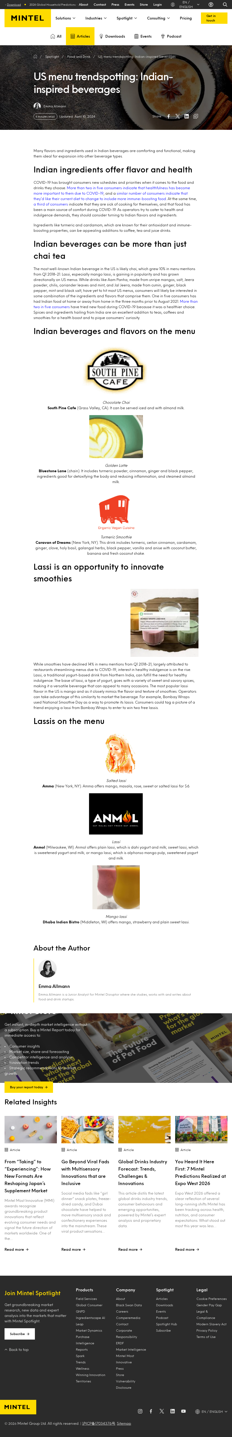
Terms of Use (206, 1336)
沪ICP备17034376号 (98, 1423)
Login (157, 4)
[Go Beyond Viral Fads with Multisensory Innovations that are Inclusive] (87, 1129)
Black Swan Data (129, 1305)
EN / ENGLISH (186, 4)
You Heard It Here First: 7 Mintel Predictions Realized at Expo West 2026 (200, 1172)
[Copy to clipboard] (195, 116)
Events (129, 4)
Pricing (186, 18)
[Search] (225, 4)
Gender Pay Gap (209, 1305)
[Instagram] (140, 1411)
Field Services (86, 1298)
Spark (80, 1356)
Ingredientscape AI (90, 1317)
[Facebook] (151, 1411)
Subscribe (17, 1334)
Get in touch (211, 18)
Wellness (82, 1368)
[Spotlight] (135, 18)
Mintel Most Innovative (125, 1359)
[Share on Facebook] (168, 116)
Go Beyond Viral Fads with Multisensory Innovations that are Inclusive (85, 1172)
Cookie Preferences (211, 1298)
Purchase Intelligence (85, 1339)
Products (84, 1289)
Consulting (156, 18)
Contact (100, 4)
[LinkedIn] (172, 1411)
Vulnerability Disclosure (125, 1384)
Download (54, 4)
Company (125, 1289)
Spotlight (125, 18)
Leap (79, 1324)
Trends (81, 1362)
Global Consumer (89, 1305)
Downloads (115, 36)
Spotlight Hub (166, 1324)
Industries (93, 18)
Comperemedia (128, 1317)
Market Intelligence (131, 1349)
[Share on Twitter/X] (177, 116)
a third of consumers (51, 204)
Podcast (174, 36)
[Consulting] (168, 18)
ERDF (120, 1343)
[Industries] (105, 18)
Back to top (19, 1349)
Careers (122, 1311)
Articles (83, 36)
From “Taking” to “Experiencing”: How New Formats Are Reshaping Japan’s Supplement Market (28, 1176)
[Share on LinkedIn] (186, 116)
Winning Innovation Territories (90, 1378)
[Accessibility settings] (211, 4)
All (59, 36)
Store (144, 4)
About (83, 4)
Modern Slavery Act (211, 1324)
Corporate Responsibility (126, 1333)
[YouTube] (183, 1411)
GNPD (80, 1311)
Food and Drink (78, 56)
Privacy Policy (206, 1330)
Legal (202, 1289)
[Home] (35, 56)
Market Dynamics (89, 1330)
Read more (14, 1249)
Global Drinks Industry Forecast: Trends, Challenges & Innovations (142, 1172)
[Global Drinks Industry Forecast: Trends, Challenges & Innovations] (144, 1129)
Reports (82, 1349)
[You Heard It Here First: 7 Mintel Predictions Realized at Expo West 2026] (201, 1129)
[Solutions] (73, 18)
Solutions (63, 18)
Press (115, 4)
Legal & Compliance (205, 1314)
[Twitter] (161, 1411)
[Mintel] (28, 18)
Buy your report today (26, 1087)
